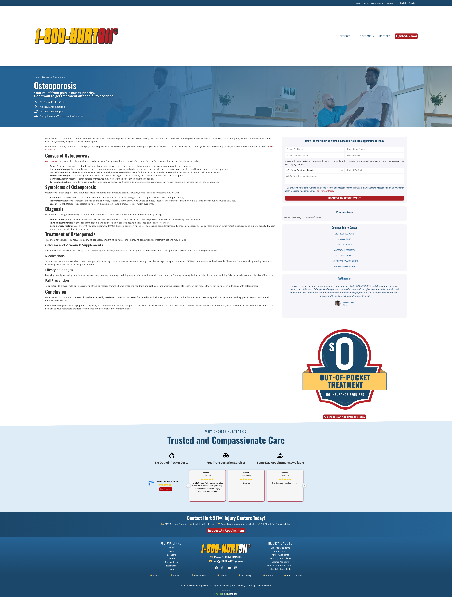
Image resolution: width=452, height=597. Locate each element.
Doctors (384, 36)
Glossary (46, 77)
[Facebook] (216, 568)
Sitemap (251, 585)
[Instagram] (223, 568)
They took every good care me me (285, 483)
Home (37, 77)
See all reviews (165, 489)
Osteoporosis (52, 161)
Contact (171, 551)
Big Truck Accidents (344, 233)
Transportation (171, 562)
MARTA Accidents (344, 244)
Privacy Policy (238, 585)
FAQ (172, 569)
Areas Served (264, 585)
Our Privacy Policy (325, 191)
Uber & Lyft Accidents (344, 266)
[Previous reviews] (188, 486)
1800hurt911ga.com (199, 585)
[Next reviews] (304, 486)
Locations (365, 36)
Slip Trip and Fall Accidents (344, 261)
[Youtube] (229, 568)
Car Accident (344, 239)
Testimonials (172, 566)
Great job (246, 483)
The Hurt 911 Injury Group (166, 481)
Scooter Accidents (344, 255)
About (171, 548)
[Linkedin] (236, 568)
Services (345, 36)
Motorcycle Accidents (344, 250)
